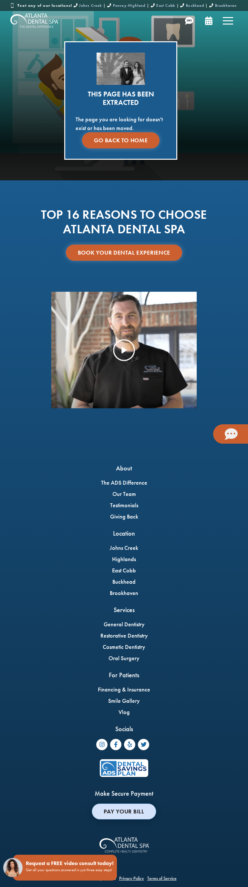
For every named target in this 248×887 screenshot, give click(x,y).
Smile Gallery (124, 700)
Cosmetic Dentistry (124, 646)
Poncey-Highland (129, 5)
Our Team (124, 494)
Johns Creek (90, 5)
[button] (228, 20)
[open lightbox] (124, 350)
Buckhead (195, 5)
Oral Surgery (124, 658)
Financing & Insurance (124, 689)
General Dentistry (124, 624)
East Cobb (165, 5)
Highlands (124, 559)
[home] (34, 20)
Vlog (124, 712)
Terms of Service (162, 878)
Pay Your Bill (124, 811)
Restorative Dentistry (124, 635)
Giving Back (124, 516)
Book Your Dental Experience (124, 252)
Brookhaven (226, 5)
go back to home (121, 140)
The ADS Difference (124, 482)
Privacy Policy (131, 878)
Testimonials (124, 505)
